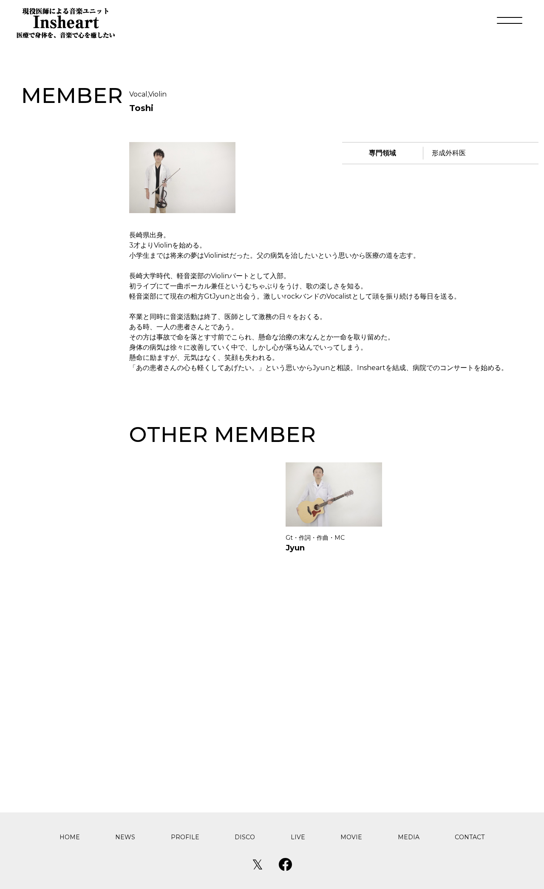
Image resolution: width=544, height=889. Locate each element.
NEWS (125, 837)
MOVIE (351, 837)
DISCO (245, 837)
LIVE (298, 837)
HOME (70, 837)
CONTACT (469, 837)
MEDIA (408, 837)
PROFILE (185, 837)
